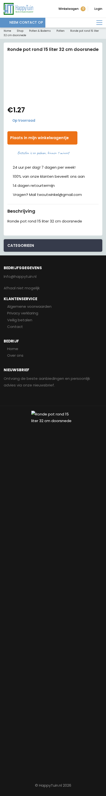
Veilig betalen (19, 320)
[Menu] (99, 23)
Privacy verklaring (22, 313)
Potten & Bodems (40, 31)
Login (98, 9)
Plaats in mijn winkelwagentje (39, 137)
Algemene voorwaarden (29, 306)
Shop (20, 31)
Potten (60, 31)
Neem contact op (26, 22)
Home (7, 31)
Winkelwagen (71, 8)
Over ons (15, 355)
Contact (15, 326)
